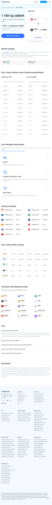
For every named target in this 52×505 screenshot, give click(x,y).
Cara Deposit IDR (5, 417)
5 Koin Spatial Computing (39, 449)
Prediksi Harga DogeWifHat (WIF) (41, 441)
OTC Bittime (20, 394)
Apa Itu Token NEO (5, 483)
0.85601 (29, 265)
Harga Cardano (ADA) (38, 428)
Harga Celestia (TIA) (38, 426)
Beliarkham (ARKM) (13, 36)
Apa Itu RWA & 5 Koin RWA (39, 451)
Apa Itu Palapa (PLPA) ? (6, 466)
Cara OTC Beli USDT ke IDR (23, 417)
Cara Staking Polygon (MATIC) (24, 447)
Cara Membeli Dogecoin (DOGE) (8, 445)
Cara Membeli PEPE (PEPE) (7, 451)
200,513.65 (45, 259)
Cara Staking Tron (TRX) (23, 449)
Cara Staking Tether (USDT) (23, 441)
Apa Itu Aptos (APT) (5, 471)
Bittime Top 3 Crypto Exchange (24, 413)
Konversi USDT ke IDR (38, 394)
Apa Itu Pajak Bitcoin (5, 475)
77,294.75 (13, 254)
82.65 (44, 265)
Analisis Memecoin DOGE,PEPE (40, 439)
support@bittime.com (7, 394)
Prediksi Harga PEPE (38, 445)
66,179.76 (29, 254)
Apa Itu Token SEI (5, 479)
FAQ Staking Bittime (5, 418)
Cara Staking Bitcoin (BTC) (23, 445)
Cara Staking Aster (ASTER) (23, 443)
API (18, 403)
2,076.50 (29, 259)
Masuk (36, 1)
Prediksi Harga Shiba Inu (39, 443)
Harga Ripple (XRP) (38, 430)
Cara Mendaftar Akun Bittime (7, 413)
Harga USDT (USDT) (38, 417)
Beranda (3, 7)
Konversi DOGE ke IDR (38, 401)
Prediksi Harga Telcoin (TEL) (24, 420)
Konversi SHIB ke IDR (38, 398)
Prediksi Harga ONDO (38, 452)
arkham (7, 52)
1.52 (12, 270)
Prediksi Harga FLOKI (38, 447)
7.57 (44, 276)
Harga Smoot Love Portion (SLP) (40, 418)
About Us (19, 401)
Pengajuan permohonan (8, 396)
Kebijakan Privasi (21, 398)
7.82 (36, 270)
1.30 (28, 270)
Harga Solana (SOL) (38, 420)
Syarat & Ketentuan (22, 396)
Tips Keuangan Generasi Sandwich (8, 470)
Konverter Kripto (11, 7)
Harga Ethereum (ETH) (38, 415)
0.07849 (29, 276)
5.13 (36, 265)
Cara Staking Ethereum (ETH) (24, 439)
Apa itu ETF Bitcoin (22, 451)
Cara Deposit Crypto (5, 420)
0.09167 (12, 276)
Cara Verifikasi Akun (5, 415)
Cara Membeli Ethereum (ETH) (7, 441)
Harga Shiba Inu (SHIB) (39, 424)
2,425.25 (13, 259)
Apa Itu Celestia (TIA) (22, 454)
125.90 (44, 270)
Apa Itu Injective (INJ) (6, 473)
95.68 (20, 265)
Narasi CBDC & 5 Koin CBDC (40, 456)
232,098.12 (21, 259)
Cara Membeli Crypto (5, 447)
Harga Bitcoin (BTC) (38, 413)
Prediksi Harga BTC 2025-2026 (24, 415)
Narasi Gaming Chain (38, 454)
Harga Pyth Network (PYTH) (40, 422)
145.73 (20, 270)
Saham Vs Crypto (5, 468)
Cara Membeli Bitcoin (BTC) (7, 439)
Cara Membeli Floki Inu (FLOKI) (8, 452)
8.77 (19, 276)
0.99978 (12, 265)
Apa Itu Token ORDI (22, 452)
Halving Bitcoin (21, 456)
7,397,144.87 (21, 254)
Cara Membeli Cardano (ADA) (7, 456)
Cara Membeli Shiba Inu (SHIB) (8, 449)
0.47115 (37, 276)
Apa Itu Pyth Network (5, 477)
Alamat (4, 398)
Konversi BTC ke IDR (38, 396)
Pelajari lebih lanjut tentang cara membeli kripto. (13, 151)
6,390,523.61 (46, 254)
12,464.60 (37, 259)
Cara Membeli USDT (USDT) (7, 443)
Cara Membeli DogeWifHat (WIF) (8, 454)
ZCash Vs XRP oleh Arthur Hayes (24, 418)
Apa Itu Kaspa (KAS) (5, 481)
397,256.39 (37, 254)
